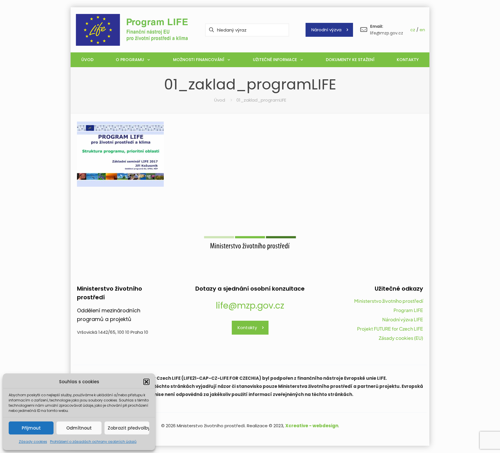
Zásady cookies (33, 441)
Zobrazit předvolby (128, 428)
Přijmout (31, 428)
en (422, 30)
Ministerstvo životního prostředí (388, 301)
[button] (146, 382)
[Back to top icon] (472, 441)
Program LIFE (408, 310)
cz (412, 30)
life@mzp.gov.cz (250, 305)
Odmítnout (79, 428)
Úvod (219, 100)
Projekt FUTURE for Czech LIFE (390, 329)
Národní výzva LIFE (402, 319)
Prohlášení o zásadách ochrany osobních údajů (93, 441)
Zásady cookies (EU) (401, 338)
